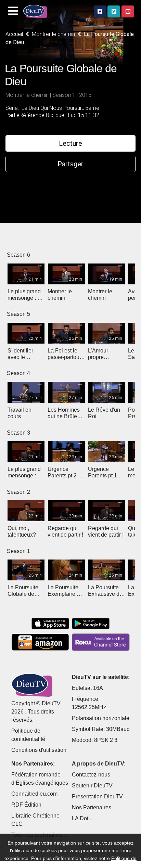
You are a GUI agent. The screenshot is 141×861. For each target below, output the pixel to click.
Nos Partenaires (91, 807)
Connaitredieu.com (34, 794)
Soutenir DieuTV (92, 785)
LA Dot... (82, 818)
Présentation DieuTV (97, 796)
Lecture (70, 143)
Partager (70, 164)
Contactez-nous (91, 775)
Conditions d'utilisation (38, 750)
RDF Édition (26, 805)
